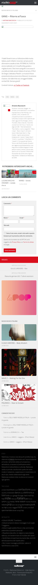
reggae (14, 508)
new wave (20, 501)
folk (3, 495)
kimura (30, 499)
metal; (12, 502)
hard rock (27, 496)
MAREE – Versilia (24, 181)
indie (7, 97)
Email (22, 218)
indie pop (13, 499)
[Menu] (35, 2)
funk (7, 495)
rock (17, 97)
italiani (12, 97)
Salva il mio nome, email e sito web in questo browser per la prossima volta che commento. (19, 234)
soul (32, 507)
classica (33, 490)
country (4, 493)
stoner (14, 510)
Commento (8, 203)
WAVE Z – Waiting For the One (13, 378)
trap (22, 510)
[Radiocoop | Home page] (12, 2)
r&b (2, 507)
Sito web (6, 225)
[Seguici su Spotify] (35, 259)
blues (12, 490)
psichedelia (25, 505)
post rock (15, 505)
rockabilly (25, 507)
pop (9, 504)
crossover (10, 493)
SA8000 (11, 459)
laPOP (4, 502)
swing (18, 510)
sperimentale (7, 510)
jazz (26, 499)
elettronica (28, 492)
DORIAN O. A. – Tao (17, 432)
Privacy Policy (16, 242)
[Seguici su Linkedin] (28, 259)
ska (29, 508)
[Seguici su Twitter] (32, 259)
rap (5, 507)
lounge (8, 502)
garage (15, 496)
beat (8, 490)
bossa (16, 490)
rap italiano (9, 507)
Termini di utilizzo (28, 242)
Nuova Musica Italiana (10, 10)
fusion (11, 495)
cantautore (24, 489)
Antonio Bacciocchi (9, 20)
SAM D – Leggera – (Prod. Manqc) (23, 437)
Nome (6, 218)
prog (19, 505)
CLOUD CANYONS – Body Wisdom (14, 343)
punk (33, 504)
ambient (4, 490)
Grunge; (21, 496)
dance (17, 492)
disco (21, 493)
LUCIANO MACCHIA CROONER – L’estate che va (8, 183)
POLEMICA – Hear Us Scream (13, 403)
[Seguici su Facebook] (25, 259)
